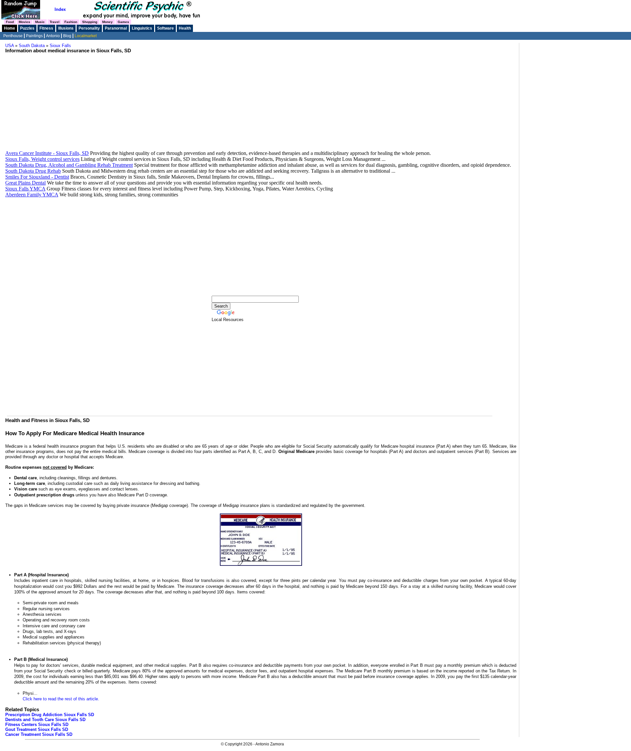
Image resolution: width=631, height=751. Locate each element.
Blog (67, 36)
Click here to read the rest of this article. (61, 698)
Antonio (53, 36)
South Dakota (32, 45)
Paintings (34, 36)
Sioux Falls (60, 45)
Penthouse (13, 36)
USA (9, 45)
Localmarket (86, 36)
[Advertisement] (261, 104)
